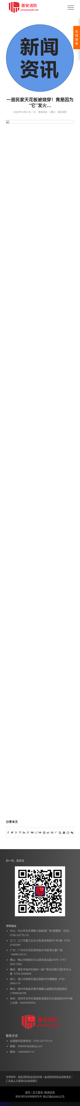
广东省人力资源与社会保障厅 (21, 1080)
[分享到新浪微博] (48, 832)
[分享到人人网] (52, 832)
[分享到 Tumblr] (28, 832)
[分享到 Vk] (32, 832)
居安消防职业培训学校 (30, 1076)
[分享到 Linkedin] (24, 832)
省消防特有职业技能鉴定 (57, 1076)
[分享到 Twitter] (12, 832)
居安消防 (62, 111)
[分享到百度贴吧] (60, 832)
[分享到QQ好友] (64, 832)
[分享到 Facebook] (8, 832)
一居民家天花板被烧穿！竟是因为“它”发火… (40, 102)
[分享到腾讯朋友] (68, 832)
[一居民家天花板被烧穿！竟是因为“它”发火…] (40, 58)
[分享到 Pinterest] (20, 832)
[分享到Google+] (16, 832)
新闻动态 (42, 111)
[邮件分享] (40, 832)
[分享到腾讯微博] (56, 832)
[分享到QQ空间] (44, 832)
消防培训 (5, 1104)
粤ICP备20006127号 (54, 1096)
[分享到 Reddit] (36, 832)
